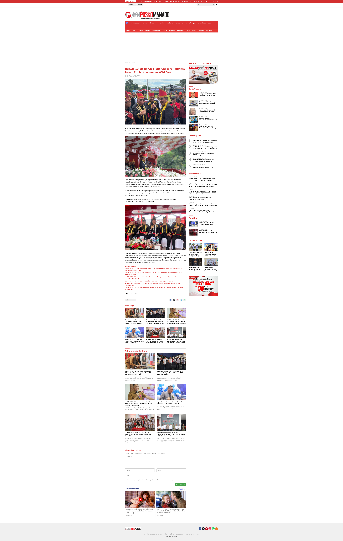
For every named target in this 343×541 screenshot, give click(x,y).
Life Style (192, 23)
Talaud (188, 30)
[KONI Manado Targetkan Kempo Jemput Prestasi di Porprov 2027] (211, 262)
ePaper (184, 23)
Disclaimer (179, 534)
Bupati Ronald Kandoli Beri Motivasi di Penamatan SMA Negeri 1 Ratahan (149, 281)
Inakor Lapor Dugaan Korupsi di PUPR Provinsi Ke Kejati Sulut (201, 198)
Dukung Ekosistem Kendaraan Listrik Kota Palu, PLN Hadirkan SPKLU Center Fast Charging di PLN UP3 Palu (208, 118)
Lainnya (128, 27)
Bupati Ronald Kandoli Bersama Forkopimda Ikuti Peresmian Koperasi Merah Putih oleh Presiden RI (154, 288)
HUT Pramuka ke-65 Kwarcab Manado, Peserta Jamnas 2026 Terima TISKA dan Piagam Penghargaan (203, 166)
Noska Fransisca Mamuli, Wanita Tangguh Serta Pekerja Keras (207, 110)
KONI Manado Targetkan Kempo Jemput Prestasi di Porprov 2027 (210, 269)
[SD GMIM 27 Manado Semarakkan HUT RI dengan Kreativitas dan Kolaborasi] (193, 232)
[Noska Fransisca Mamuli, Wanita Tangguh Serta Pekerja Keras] (193, 111)
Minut (134, 30)
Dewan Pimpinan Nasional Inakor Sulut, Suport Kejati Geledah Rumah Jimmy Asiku (203, 204)
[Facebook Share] (170, 300)
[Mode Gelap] (217, 4)
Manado (144, 23)
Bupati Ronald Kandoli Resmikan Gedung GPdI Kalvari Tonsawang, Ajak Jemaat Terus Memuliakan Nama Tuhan (153, 269)
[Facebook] (200, 528)
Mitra (126, 66)
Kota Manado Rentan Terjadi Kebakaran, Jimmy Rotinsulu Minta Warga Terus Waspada (187, 1)
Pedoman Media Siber (192, 534)
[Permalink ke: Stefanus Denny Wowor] (126, 76)
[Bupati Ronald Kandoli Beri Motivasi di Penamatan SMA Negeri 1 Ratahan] (134, 332)
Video (178, 23)
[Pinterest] (206, 528)
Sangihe (201, 30)
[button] (213, 4)
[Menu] (126, 4)
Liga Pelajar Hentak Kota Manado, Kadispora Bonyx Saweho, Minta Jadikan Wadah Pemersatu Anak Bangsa (195, 254)
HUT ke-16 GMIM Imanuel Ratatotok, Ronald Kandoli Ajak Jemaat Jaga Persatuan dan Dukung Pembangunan (153, 277)
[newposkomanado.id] (147, 15)
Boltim (141, 30)
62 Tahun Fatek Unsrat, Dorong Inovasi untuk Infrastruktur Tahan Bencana (206, 223)
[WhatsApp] (213, 528)
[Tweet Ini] (174, 300)
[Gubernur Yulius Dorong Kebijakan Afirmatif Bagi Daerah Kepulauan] (193, 103)
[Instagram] (209, 528)
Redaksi (132, 4)
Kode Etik (153, 534)
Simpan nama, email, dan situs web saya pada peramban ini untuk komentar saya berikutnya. (153, 480)
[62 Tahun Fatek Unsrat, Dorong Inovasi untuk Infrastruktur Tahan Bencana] (193, 224)
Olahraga (152, 23)
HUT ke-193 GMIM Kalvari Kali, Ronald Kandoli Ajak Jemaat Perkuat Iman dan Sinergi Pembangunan (153, 284)
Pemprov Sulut (135, 23)
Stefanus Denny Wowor (134, 75)
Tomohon (180, 30)
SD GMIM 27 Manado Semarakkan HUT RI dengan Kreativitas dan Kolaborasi (204, 154)
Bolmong (172, 30)
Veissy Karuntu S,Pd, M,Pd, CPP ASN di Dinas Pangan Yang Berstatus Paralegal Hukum (207, 94)
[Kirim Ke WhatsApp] (184, 300)
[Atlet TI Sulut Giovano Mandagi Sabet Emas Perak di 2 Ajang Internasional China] (211, 247)
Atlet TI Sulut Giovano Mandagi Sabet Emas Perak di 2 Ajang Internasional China (205, 147)
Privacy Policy (162, 534)
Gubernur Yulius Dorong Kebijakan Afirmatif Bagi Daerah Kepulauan (207, 102)
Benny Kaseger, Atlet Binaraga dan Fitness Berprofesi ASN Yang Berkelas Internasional (195, 269)
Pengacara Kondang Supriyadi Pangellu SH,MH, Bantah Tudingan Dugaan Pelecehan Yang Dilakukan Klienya (202, 179)
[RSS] (216, 528)
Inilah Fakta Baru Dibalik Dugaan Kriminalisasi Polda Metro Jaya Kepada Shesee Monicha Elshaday (201, 211)
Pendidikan (161, 23)
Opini (210, 23)
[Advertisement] (171, 45)
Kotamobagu (201, 23)
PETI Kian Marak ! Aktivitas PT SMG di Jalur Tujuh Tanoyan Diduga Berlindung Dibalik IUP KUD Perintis (203, 192)
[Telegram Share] (181, 300)
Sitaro (194, 30)
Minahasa (209, 30)
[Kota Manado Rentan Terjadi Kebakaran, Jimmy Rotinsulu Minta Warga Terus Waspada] (193, 127)
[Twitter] (203, 528)
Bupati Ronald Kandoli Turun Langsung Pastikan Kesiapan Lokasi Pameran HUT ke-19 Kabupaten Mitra (153, 273)
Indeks (140, 4)
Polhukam (170, 23)
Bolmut (147, 30)
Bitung (128, 30)
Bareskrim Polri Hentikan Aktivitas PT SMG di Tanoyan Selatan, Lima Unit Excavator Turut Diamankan (203, 185)
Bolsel (165, 30)
